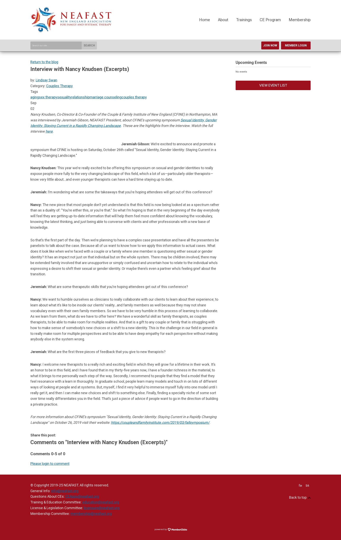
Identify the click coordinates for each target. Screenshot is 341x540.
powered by (161, 529)
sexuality (64, 97)
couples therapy (134, 97)
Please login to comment (49, 464)
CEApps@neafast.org (82, 496)
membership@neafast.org (91, 514)
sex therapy (48, 97)
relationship (80, 97)
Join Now (270, 45)
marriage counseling (106, 97)
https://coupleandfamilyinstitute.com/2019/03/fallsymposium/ (160, 422)
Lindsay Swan (46, 80)
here (49, 131)
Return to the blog (44, 62)
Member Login (296, 45)
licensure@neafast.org (101, 508)
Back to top (298, 497)
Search (89, 45)
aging (34, 97)
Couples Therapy (59, 86)
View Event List (273, 85)
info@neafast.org (64, 491)
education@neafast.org (100, 502)
